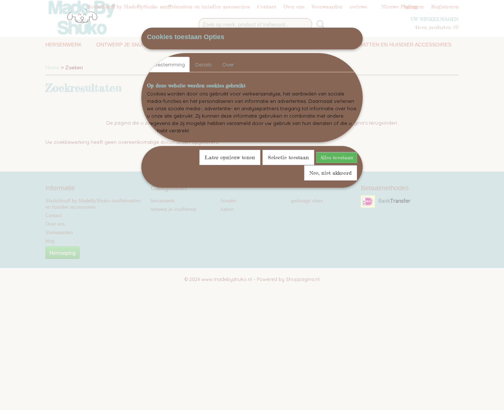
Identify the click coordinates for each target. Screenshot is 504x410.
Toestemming (168, 64)
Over (228, 64)
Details (203, 64)
